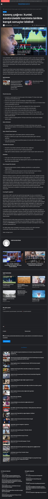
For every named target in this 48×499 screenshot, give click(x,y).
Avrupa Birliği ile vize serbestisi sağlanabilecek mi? (22, 402)
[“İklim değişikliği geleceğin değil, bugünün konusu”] (6, 381)
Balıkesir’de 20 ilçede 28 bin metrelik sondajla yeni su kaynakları (25, 368)
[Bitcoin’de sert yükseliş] (28, 82)
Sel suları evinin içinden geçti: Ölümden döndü (21, 430)
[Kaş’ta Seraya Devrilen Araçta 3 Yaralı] (6, 437)
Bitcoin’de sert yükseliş (38, 81)
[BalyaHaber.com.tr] (24, 4)
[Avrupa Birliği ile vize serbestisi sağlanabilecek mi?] (6, 404)
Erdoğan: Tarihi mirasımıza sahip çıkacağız (38, 299)
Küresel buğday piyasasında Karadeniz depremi (23, 285)
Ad (4, 326)
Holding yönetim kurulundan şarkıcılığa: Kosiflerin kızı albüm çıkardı (26, 385)
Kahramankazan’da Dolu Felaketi (8, 299)
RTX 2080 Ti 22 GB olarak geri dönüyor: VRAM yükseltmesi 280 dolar (26, 407)
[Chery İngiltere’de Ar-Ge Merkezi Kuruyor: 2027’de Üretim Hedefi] (6, 365)
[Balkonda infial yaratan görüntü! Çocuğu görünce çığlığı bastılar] (6, 448)
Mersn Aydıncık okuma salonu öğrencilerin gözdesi (22, 391)
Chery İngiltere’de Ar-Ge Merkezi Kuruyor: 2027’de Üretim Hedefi (25, 363)
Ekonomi (9, 9)
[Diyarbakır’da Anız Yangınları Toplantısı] (6, 426)
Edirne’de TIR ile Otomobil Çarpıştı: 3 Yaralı (20, 441)
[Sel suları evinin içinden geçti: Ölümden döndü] (6, 431)
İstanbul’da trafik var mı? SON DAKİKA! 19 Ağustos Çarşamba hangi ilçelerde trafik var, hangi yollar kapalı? (26, 458)
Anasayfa (5, 9)
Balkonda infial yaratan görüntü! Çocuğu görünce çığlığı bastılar (25, 446)
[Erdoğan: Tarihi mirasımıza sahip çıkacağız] (38, 294)
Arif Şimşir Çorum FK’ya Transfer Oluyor (8, 285)
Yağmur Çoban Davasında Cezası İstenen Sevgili (22, 419)
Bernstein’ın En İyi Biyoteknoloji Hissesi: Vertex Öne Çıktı (22, 292)
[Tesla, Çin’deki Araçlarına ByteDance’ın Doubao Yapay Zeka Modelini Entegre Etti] (6, 353)
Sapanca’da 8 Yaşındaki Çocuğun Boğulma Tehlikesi (22, 413)
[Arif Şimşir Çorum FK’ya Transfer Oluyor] (9, 279)
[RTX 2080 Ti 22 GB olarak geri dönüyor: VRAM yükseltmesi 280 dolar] (6, 409)
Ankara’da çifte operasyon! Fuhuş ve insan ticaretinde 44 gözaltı (25, 374)
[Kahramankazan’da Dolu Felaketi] (9, 294)
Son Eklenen (24, 347)
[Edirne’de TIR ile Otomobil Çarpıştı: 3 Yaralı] (6, 443)
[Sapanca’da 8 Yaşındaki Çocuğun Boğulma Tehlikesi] (6, 415)
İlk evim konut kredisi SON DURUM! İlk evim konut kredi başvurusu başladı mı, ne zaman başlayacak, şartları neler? (17, 84)
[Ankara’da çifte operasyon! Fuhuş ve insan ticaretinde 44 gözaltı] (6, 376)
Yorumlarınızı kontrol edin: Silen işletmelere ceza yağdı (38, 285)
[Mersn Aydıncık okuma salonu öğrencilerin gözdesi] (6, 392)
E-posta (5, 331)
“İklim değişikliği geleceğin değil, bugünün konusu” (22, 380)
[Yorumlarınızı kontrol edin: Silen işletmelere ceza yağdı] (38, 279)
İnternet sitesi (27, 331)
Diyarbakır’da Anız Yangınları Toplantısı (20, 424)
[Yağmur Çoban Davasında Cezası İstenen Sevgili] (6, 420)
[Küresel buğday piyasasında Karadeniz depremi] (24, 279)
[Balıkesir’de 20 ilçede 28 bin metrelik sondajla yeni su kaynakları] (6, 370)
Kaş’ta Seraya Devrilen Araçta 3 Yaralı (19, 435)
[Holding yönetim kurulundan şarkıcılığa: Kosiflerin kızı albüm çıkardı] (6, 387)
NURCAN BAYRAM (8, 25)
